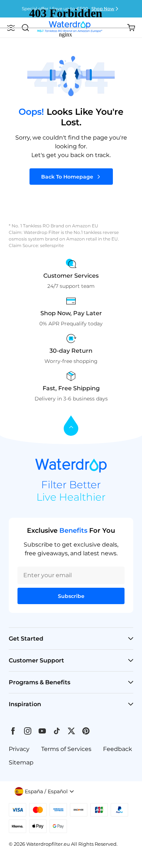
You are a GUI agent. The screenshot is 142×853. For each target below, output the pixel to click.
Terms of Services (66, 749)
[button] (44, 791)
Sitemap (21, 762)
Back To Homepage (67, 176)
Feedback (117, 749)
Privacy (19, 749)
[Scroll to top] (71, 426)
